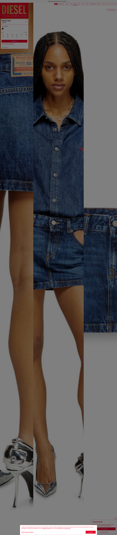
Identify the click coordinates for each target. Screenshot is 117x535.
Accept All (90, 532)
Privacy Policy (60, 528)
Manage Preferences (47, 528)
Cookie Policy (67, 528)
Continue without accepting (27, 532)
